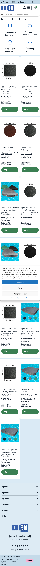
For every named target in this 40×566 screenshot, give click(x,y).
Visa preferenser (20, 294)
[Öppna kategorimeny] (28, 7)
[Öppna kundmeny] (24, 7)
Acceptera (20, 282)
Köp (5, 230)
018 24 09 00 (20, 546)
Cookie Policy (15, 298)
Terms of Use (24, 298)
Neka (20, 288)
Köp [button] (5, 109)
